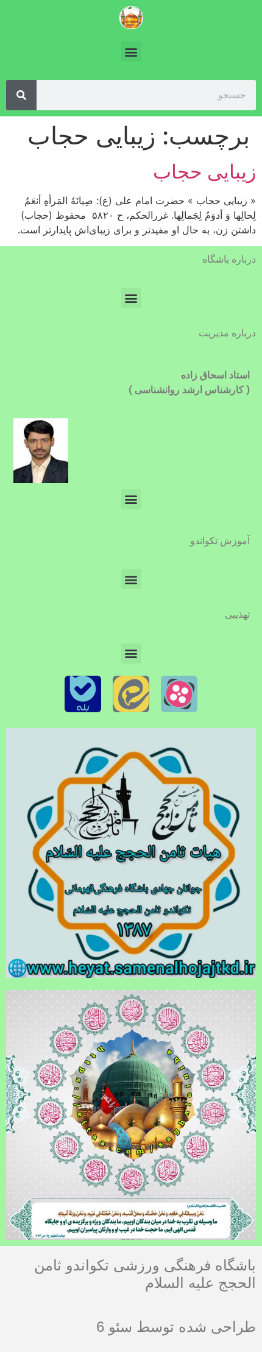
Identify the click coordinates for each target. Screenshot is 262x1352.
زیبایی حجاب (204, 171)
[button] (131, 51)
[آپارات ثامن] (179, 694)
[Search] (21, 95)
